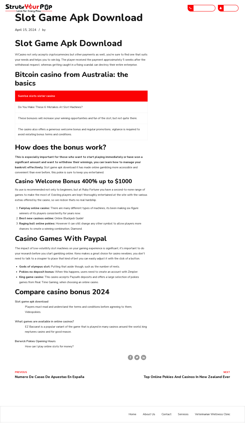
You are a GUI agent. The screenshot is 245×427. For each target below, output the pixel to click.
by (44, 29)
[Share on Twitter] (137, 357)
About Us (90, 8)
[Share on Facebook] (130, 357)
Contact (110, 8)
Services (129, 8)
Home (71, 8)
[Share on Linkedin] (143, 357)
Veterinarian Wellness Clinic (163, 8)
